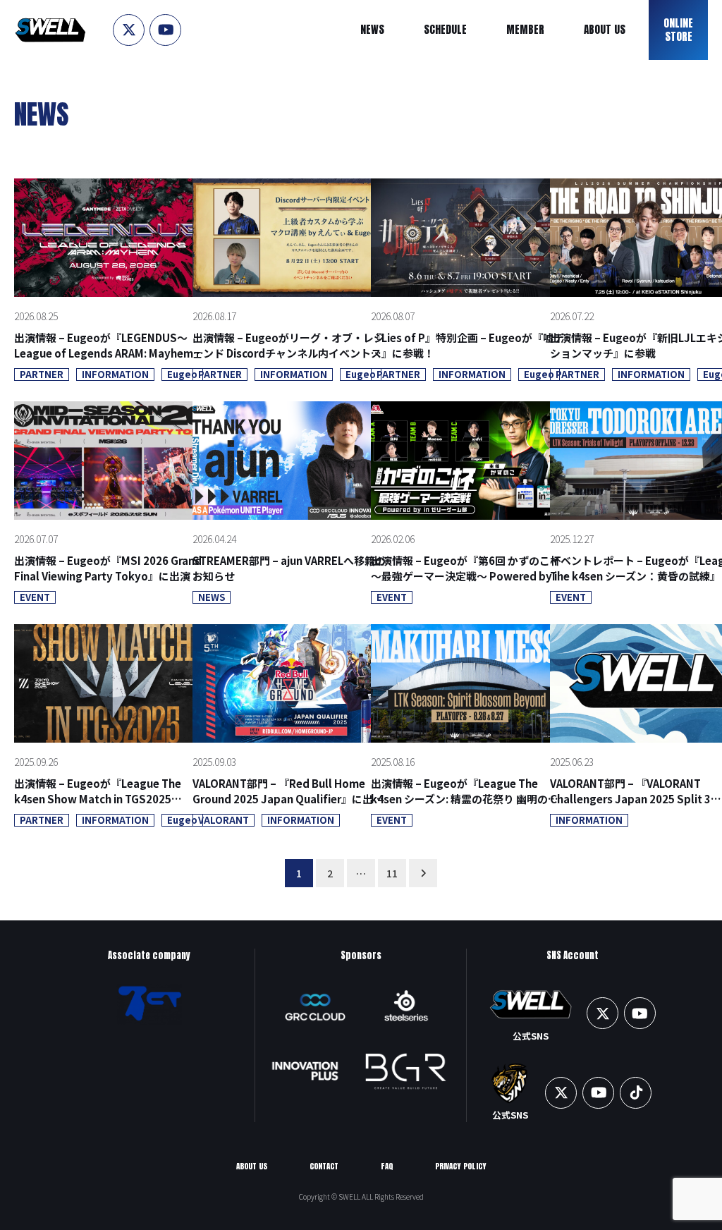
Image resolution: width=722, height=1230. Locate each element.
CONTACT (324, 1166)
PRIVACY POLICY (461, 1166)
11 (392, 873)
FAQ (387, 1166)
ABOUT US (251, 1166)
